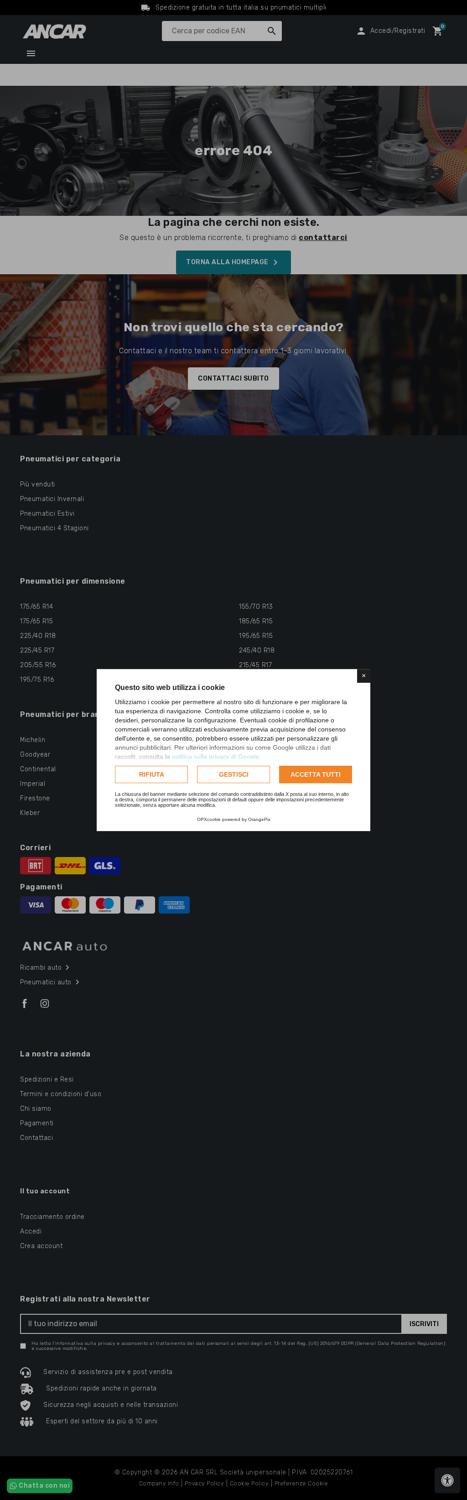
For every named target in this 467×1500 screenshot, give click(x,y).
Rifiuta (151, 774)
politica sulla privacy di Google (215, 756)
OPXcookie (209, 819)
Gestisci (234, 774)
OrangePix (259, 819)
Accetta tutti (316, 774)
